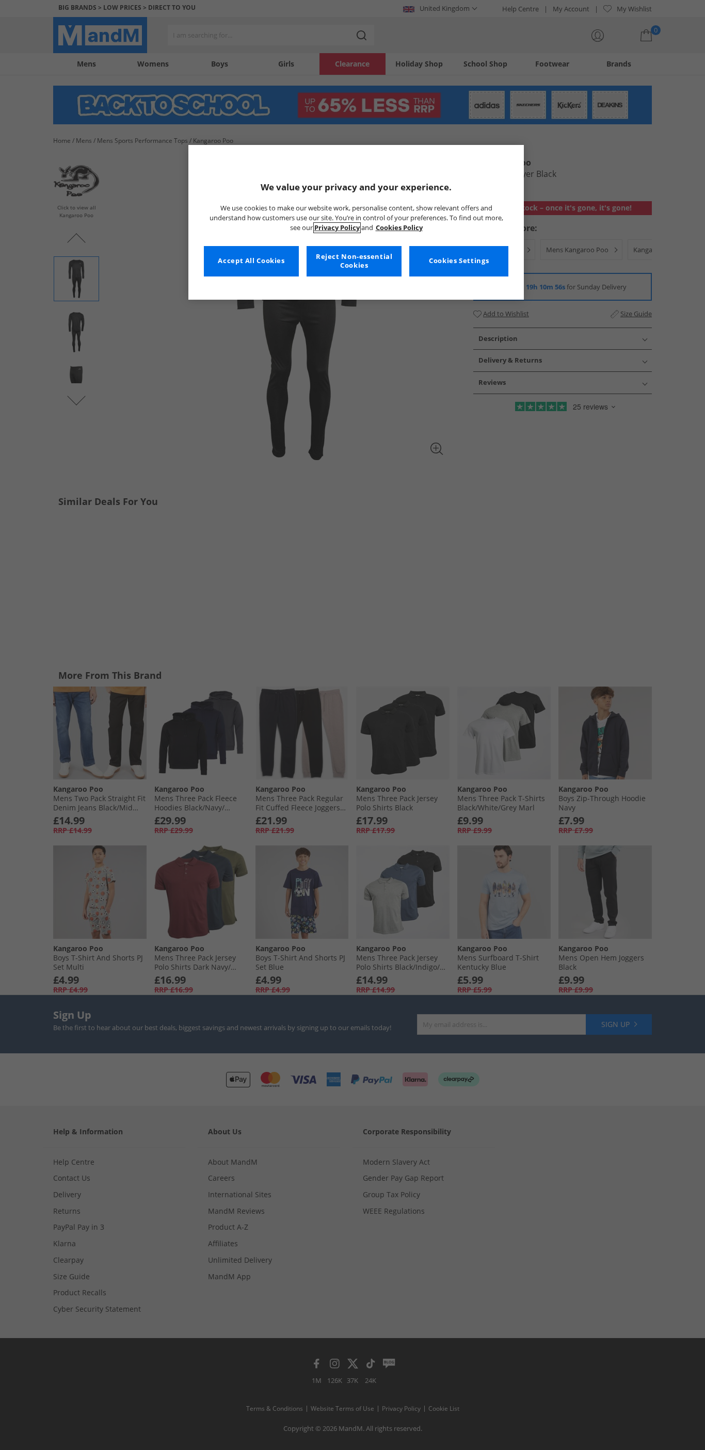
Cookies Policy (399, 227)
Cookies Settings (459, 260)
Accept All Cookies (251, 260)
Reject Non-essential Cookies (354, 261)
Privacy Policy (337, 227)
